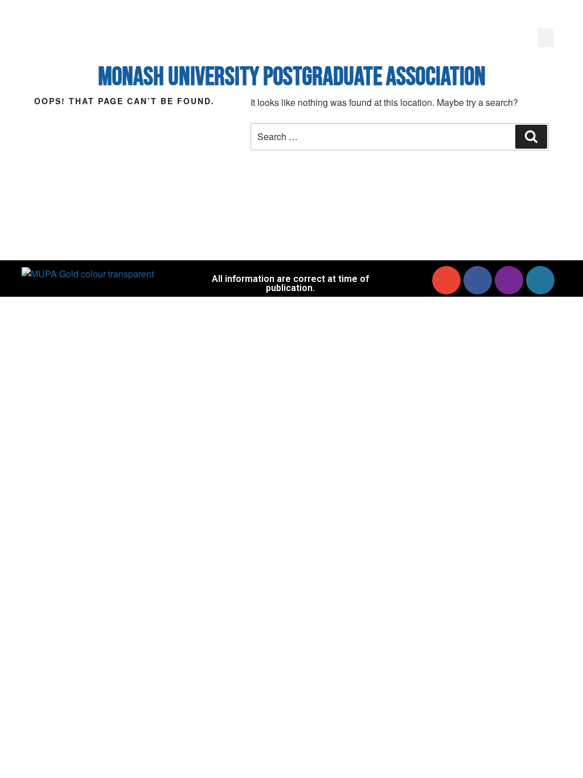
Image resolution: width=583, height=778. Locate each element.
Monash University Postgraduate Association (292, 77)
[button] (546, 37)
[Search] (531, 137)
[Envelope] (446, 280)
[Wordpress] (540, 280)
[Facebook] (477, 280)
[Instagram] (509, 280)
